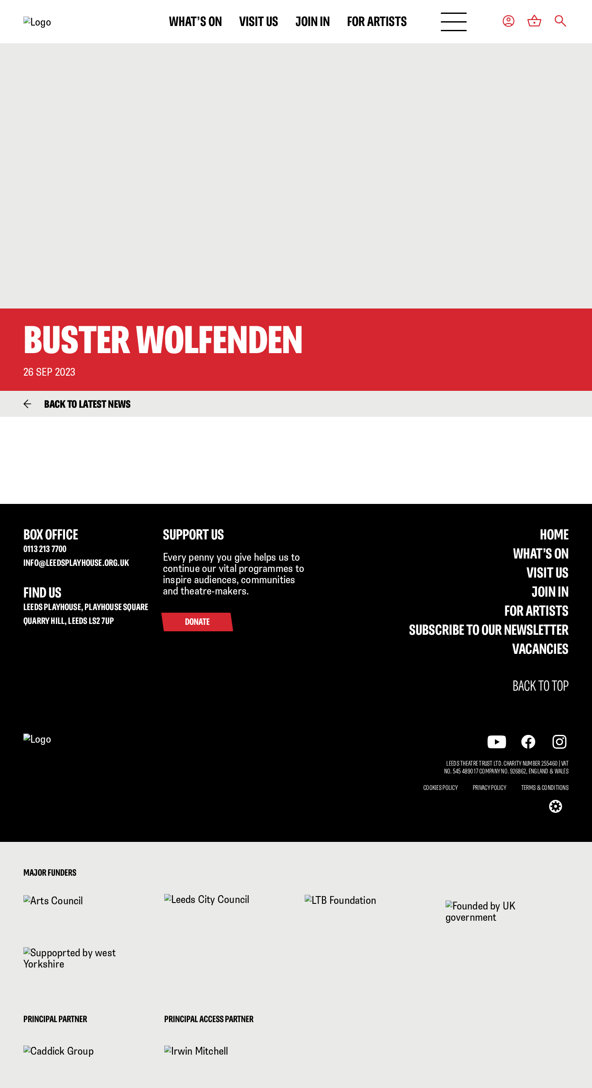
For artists (377, 21)
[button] (560, 22)
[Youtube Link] (497, 741)
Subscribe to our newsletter (489, 629)
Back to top (541, 686)
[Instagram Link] (559, 742)
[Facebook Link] (528, 742)
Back (87, 403)
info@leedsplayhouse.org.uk (76, 562)
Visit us (258, 21)
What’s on (195, 21)
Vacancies (540, 648)
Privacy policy (489, 788)
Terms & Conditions (545, 788)
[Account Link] (508, 22)
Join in (313, 21)
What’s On (541, 553)
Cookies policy (440, 788)
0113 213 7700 (44, 548)
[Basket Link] (534, 22)
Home (554, 534)
